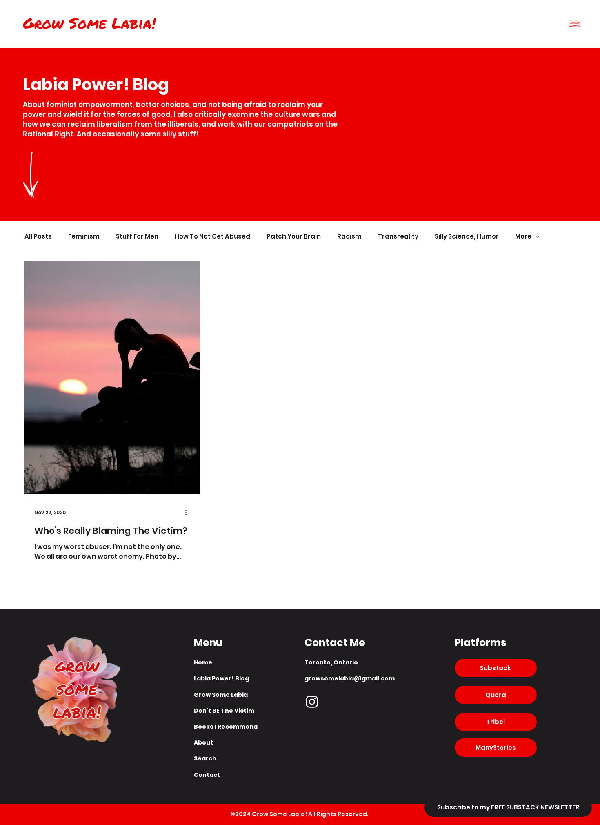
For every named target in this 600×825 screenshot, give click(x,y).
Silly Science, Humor (467, 236)
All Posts (38, 236)
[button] (575, 23)
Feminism (84, 236)
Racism (349, 236)
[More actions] (188, 512)
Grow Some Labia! (89, 22)
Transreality (398, 236)
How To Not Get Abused (212, 236)
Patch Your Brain (294, 236)
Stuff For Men (137, 236)
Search (205, 758)
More (523, 236)
